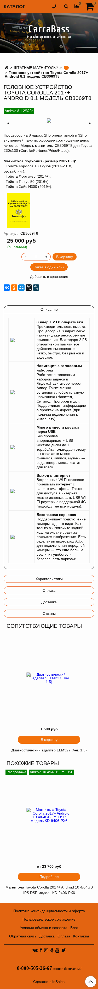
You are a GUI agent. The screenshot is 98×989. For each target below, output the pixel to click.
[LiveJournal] (36, 287)
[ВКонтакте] (7, 287)
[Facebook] (40, 950)
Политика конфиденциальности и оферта (49, 911)
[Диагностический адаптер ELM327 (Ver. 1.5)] (49, 678)
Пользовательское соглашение (49, 919)
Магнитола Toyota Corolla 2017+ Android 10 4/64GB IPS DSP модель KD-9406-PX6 (49, 890)
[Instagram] (46, 950)
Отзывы (49, 613)
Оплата (49, 590)
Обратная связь (22, 936)
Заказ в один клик (49, 267)
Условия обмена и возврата (43, 928)
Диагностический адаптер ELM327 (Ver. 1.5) (49, 750)
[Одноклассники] (14, 287)
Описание (49, 309)
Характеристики (49, 579)
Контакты (81, 936)
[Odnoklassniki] (52, 950)
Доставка (49, 602)
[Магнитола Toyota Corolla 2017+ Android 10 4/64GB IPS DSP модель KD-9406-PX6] (49, 815)
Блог (74, 928)
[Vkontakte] (35, 950)
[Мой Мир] (21, 287)
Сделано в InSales (49, 981)
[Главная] (6, 68)
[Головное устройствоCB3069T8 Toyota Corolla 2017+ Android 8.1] (49, 120)
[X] (29, 287)
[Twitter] (63, 950)
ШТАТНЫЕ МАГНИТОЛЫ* (36, 68)
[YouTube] (57, 950)
